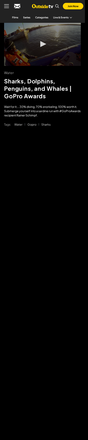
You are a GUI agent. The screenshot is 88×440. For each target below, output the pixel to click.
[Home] (42, 6)
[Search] (57, 6)
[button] (42, 44)
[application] (42, 44)
